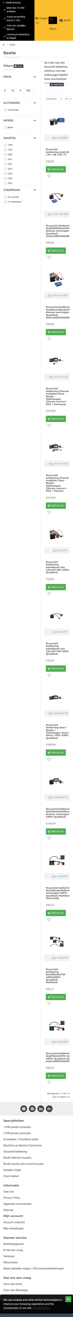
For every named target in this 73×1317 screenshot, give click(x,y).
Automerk (11, 102)
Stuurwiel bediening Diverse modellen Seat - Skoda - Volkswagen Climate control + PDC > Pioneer (57, 483)
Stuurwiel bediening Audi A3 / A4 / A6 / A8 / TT (57, 152)
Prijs (7, 76)
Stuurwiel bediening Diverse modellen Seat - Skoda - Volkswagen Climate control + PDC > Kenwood (57, 396)
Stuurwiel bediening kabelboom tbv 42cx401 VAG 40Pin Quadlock (57, 567)
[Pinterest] (32, 1108)
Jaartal (9, 138)
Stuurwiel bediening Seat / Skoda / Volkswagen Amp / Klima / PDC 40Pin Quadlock (57, 731)
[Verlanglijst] (49, 175)
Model (8, 120)
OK (68, 1299)
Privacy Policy (41, 1308)
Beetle (12, 44)
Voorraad (11, 190)
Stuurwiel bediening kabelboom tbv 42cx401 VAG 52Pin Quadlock (57, 648)
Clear (19, 66)
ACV (54, 137)
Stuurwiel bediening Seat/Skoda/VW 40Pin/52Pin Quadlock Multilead (55, 976)
